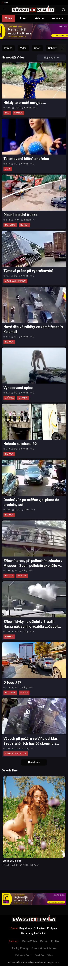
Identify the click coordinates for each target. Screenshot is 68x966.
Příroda (8, 48)
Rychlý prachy (20, 948)
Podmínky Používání (33, 933)
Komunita (57, 18)
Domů (14, 928)
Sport (37, 48)
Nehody (52, 48)
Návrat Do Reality (24, 962)
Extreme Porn (23, 955)
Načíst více (34, 762)
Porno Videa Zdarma (44, 948)
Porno (23, 18)
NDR (6, 2)
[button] (59, 48)
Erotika (55, 941)
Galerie (39, 18)
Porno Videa (29, 941)
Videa (8, 18)
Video (23, 48)
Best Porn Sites (44, 955)
